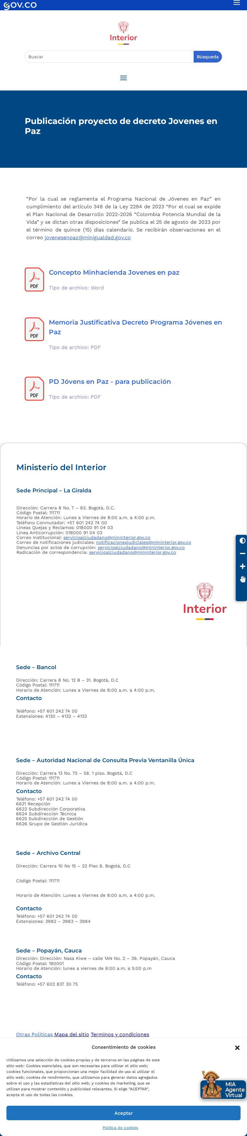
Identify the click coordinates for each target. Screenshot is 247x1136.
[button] (237, 1047)
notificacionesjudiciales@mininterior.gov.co (143, 542)
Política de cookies (120, 1127)
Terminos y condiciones (120, 1034)
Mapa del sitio (71, 1034)
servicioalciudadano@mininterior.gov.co (106, 537)
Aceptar (123, 1113)
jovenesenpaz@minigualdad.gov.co (88, 237)
